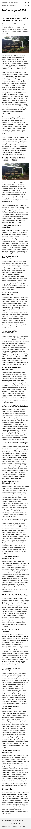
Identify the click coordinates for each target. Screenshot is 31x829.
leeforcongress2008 (14, 10)
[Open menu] (28, 10)
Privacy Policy (6, 826)
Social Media (12, 5)
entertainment (6, 15)
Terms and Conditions (19, 826)
